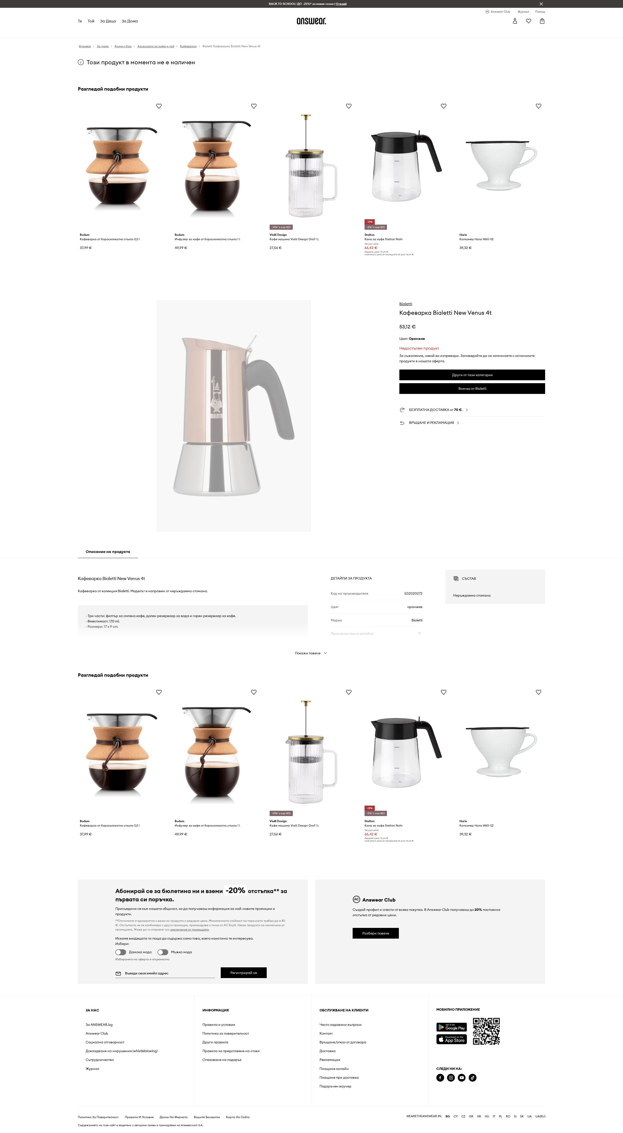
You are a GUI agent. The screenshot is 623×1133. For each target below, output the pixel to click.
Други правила (215, 1042)
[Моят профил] (515, 21)
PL (500, 1116)
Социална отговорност (105, 1042)
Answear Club (97, 1033)
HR (479, 1116)
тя (80, 21)
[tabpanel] (311, 608)
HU (487, 1116)
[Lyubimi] (528, 21)
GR (471, 1116)
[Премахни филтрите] (541, 4)
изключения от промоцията (189, 929)
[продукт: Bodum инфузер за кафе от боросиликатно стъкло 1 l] (216, 166)
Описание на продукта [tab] (108, 551)
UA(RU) (540, 1116)
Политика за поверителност (225, 1033)
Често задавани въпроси (341, 1024)
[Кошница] (542, 21)
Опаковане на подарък (221, 1059)
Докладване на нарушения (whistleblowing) (122, 1051)
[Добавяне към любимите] (159, 106)
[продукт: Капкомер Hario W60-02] (501, 166)
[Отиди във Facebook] (440, 1078)
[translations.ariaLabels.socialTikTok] (472, 1077)
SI (515, 1116)
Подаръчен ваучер (335, 1086)
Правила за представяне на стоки (231, 1051)
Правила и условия (218, 1024)
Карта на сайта (238, 1117)
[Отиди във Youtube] (462, 1078)
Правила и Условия (139, 1117)
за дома (130, 21)
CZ (463, 1116)
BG (448, 1116)
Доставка (328, 1051)
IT (494, 1116)
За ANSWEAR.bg (99, 1024)
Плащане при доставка (339, 1077)
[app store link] (451, 1038)
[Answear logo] (311, 21)
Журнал (92, 1068)
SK (522, 1116)
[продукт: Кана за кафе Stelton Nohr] (406, 166)
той (91, 21)
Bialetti (405, 303)
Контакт (326, 1033)
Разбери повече (375, 933)
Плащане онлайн (334, 1068)
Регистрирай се (243, 973)
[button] (233, 416)
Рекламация (330, 1059)
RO (508, 1116)
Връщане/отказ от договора (343, 1042)
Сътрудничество (100, 1059)
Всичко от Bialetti (472, 388)
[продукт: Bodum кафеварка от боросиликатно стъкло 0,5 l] (122, 166)
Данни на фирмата (174, 1117)
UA (529, 1116)
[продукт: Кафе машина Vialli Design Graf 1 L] (311, 166)
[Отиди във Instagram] (451, 1078)
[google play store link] (451, 1027)
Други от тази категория (472, 375)
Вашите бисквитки (207, 1117)
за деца (108, 21)
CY (456, 1116)
